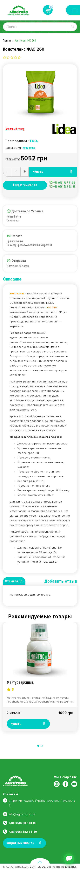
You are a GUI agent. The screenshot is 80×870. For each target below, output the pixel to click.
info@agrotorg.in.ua (22, 814)
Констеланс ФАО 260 (25, 40)
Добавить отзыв (60, 581)
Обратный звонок (20, 843)
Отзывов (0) (14, 581)
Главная (7, 40)
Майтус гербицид (20, 682)
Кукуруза (29, 148)
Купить (16, 724)
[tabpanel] (40, 676)
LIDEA (34, 141)
